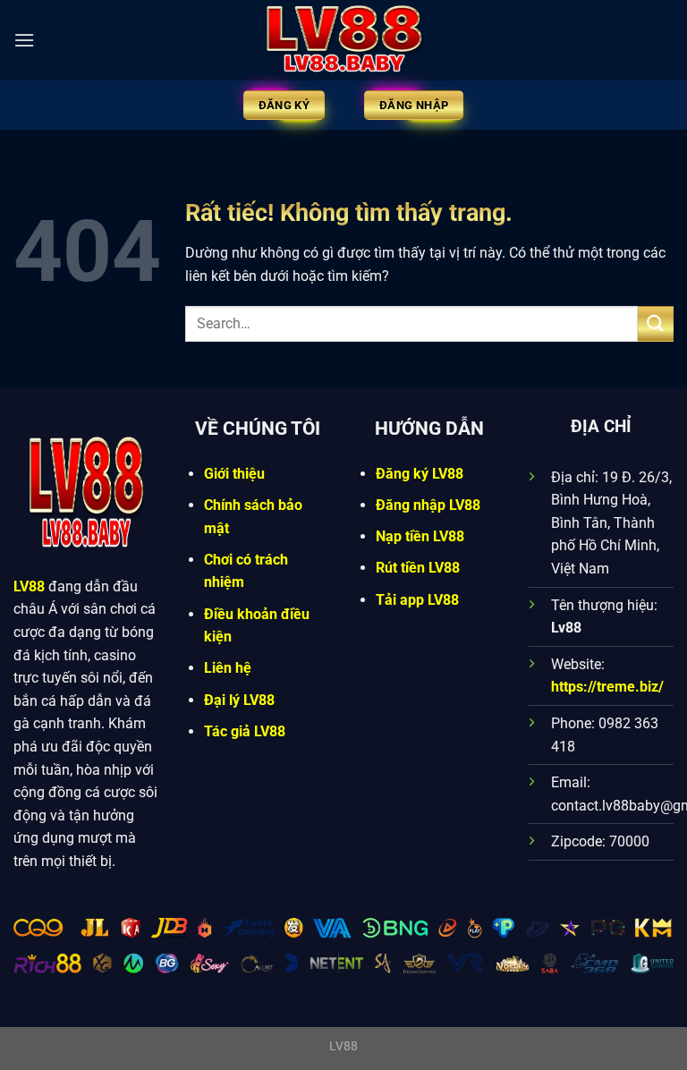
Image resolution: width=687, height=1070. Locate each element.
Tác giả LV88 (244, 731)
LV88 (29, 586)
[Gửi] (656, 323)
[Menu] (24, 40)
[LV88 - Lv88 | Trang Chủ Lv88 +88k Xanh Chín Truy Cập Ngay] (343, 40)
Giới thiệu (234, 473)
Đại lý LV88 (239, 700)
